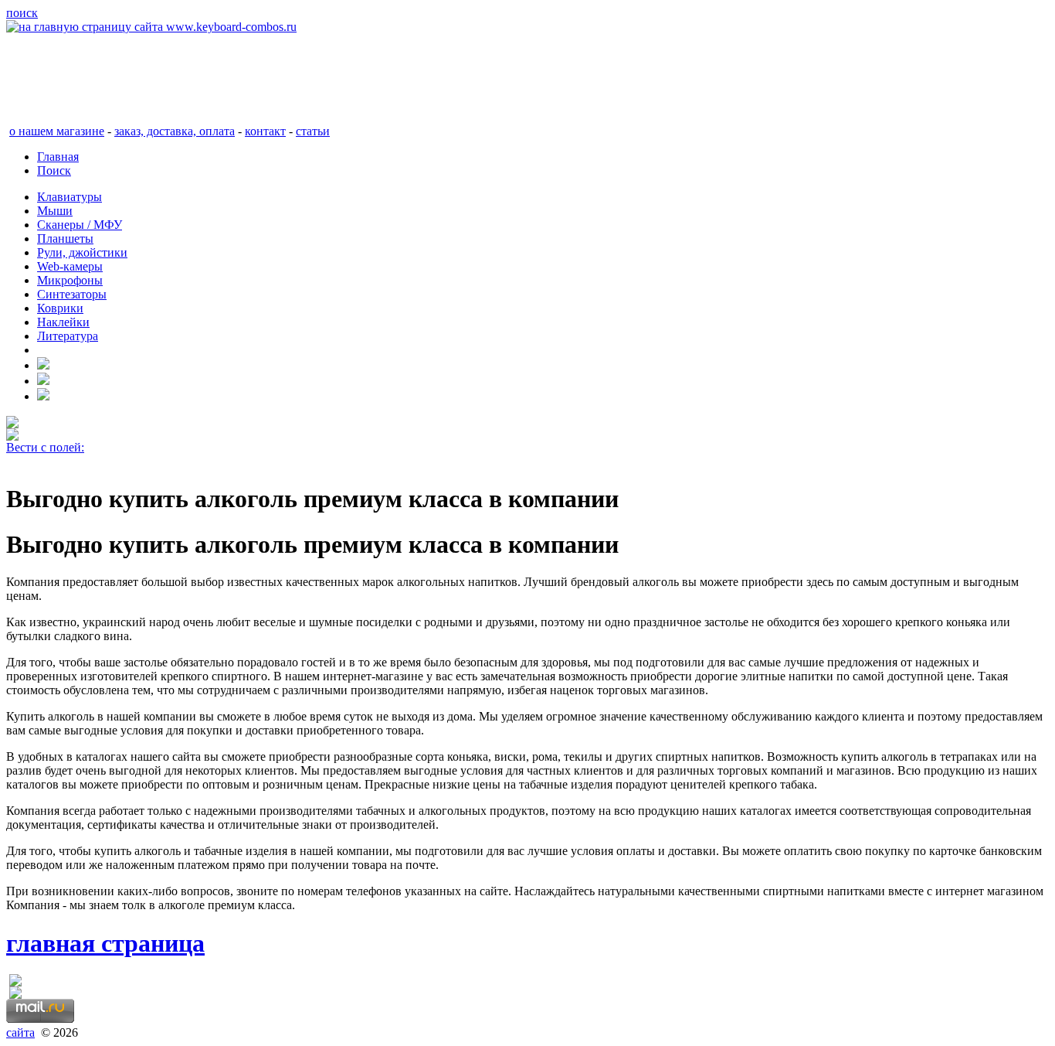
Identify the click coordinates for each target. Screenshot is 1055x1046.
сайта (20, 1032)
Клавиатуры (69, 196)
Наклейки (63, 322)
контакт (265, 131)
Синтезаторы (72, 294)
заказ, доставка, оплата (174, 131)
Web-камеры (70, 266)
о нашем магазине (56, 131)
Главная (58, 156)
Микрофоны (70, 280)
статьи (313, 131)
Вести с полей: (45, 447)
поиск (22, 12)
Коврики (60, 308)
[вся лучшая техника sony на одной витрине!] (12, 424)
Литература (67, 335)
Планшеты (65, 238)
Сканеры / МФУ (79, 224)
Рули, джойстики (82, 252)
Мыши (55, 210)
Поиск (54, 170)
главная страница (105, 943)
